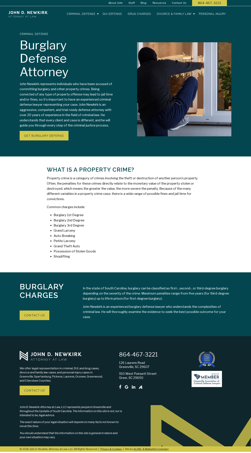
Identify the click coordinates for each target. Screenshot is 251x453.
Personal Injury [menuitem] (212, 14)
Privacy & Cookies (111, 449)
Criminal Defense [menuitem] (81, 14)
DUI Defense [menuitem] (112, 14)
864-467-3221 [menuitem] (209, 3)
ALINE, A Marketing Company (151, 449)
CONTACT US (34, 315)
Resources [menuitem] (159, 2)
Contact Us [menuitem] (179, 2)
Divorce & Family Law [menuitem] (174, 14)
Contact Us (34, 390)
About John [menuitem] (115, 2)
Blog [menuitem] (144, 2)
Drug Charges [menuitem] (139, 14)
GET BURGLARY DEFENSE (44, 135)
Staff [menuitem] (132, 2)
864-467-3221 (138, 354)
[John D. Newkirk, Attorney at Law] (28, 14)
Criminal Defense (34, 34)
